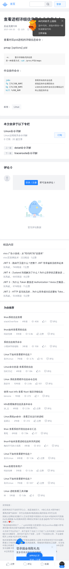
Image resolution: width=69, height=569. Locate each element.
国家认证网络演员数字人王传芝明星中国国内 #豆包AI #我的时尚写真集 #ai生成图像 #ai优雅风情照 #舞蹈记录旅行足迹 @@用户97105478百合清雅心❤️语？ (33, 519)
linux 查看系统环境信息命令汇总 (20, 429)
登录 (58, 4)
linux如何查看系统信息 (15, 329)
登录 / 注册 (31, 182)
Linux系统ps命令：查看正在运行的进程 (23, 416)
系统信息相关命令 (13, 342)
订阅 (59, 135)
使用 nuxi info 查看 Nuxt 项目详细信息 (23, 391)
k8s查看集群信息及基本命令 (18, 404)
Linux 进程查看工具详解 (16, 491)
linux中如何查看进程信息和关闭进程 (22, 441)
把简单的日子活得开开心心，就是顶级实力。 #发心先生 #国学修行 (31, 509)
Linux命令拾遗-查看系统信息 (18, 366)
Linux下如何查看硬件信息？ (18, 354)
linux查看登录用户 (13, 466)
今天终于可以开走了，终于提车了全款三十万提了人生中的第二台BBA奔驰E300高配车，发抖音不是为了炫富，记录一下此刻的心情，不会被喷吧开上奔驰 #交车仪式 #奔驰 (33, 534)
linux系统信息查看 (13, 317)
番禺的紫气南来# (10, 513)
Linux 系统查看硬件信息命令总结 (20, 379)
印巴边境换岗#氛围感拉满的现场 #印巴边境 (38, 513)
